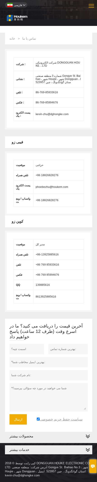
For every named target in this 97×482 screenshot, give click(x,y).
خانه (12, 38)
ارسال (18, 419)
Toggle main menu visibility (91, 5)
